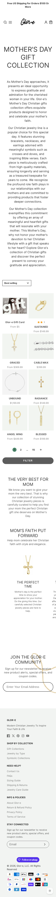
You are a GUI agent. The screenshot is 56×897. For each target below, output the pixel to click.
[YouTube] (27, 735)
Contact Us (13, 771)
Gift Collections (15, 748)
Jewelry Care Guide (17, 789)
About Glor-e (14, 802)
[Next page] (41, 450)
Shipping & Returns (17, 785)
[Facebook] (8, 735)
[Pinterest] (18, 735)
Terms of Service (16, 816)
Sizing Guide (14, 780)
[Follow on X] (13, 735)
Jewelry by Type (16, 753)
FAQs (9, 775)
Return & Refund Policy (19, 807)
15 (33, 449)
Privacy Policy (14, 812)
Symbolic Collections (18, 758)
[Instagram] (23, 735)
